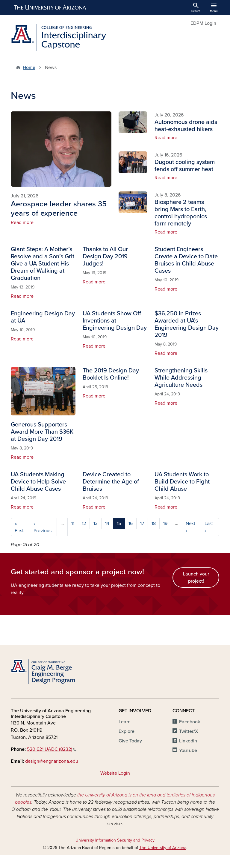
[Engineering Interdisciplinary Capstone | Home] (61, 37)
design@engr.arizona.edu (51, 761)
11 (72, 523)
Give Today (130, 741)
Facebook (189, 722)
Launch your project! (196, 577)
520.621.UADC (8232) (49, 749)
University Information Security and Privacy (115, 840)
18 (154, 523)
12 (84, 523)
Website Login (115, 773)
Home (29, 67)
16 (130, 523)
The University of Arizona (162, 847)
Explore (126, 731)
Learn (125, 722)
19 (165, 523)
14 (107, 523)
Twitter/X (188, 731)
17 (142, 523)
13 (95, 523)
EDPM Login (203, 23)
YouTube (188, 750)
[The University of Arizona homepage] (50, 7)
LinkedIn (188, 741)
